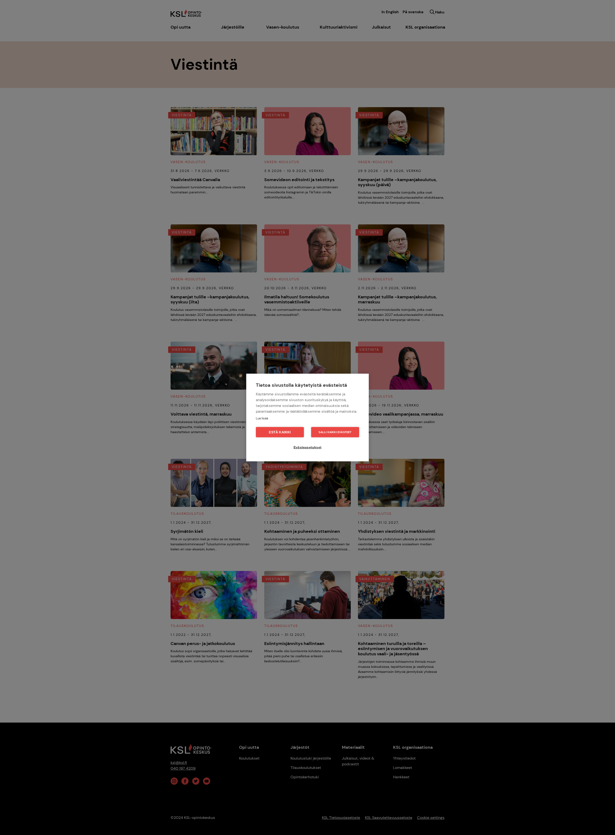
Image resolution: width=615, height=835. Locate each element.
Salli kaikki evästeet (335, 432)
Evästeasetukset (307, 447)
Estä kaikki (280, 432)
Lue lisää (262, 418)
